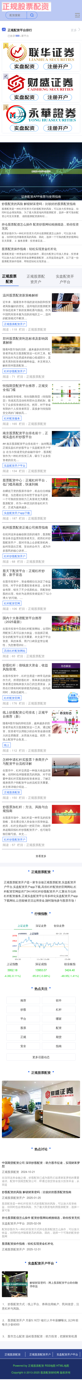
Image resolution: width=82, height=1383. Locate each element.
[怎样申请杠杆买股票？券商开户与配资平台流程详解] (66, 766)
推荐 (23, 1000)
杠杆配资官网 (12, 603)
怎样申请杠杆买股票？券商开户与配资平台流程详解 (25, 761)
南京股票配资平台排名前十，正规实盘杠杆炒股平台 (25, 434)
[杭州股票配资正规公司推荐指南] (66, 533)
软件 (59, 1000)
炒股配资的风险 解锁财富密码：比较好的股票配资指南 (39, 204)
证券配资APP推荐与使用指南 (41, 196)
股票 (23, 1028)
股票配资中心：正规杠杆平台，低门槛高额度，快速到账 (25, 482)
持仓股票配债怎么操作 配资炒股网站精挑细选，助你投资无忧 (40, 226)
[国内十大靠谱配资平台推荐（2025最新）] (66, 623)
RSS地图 (50, 1365)
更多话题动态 (41, 1057)
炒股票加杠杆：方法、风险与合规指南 (25, 808)
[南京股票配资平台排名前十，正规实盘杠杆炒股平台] (66, 438)
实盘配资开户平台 (14, 465)
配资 (59, 1028)
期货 (59, 1037)
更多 (74, 30)
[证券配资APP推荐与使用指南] (41, 171)
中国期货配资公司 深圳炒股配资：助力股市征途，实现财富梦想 (41, 1164)
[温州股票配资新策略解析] (66, 302)
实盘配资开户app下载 (17, 513)
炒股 (23, 1009)
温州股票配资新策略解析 (20, 295)
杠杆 (59, 1009)
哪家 (59, 1019)
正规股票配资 (12, 792)
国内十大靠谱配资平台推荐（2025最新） (22, 619)
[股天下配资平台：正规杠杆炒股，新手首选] (66, 578)
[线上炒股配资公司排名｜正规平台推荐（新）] (66, 722)
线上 (6, 745)
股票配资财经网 (49, 1372)
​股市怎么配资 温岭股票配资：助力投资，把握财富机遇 (42, 1336)
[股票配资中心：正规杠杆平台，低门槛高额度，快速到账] (66, 487)
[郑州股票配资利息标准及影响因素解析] (66, 344)
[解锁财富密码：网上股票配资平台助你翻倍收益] (15, 1284)
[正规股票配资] (26, 6)
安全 (23, 1046)
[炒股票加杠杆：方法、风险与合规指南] (66, 814)
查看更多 (41, 856)
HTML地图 (62, 1365)
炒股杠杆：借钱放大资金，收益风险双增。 (25, 667)
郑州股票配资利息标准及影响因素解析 (25, 340)
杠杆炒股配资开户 (14, 371)
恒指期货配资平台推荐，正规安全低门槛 (25, 387)
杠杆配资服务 (12, 418)
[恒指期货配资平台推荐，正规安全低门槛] (66, 393)
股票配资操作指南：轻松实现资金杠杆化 (29, 249)
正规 (23, 1037)
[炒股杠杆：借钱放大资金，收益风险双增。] (66, 675)
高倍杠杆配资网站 (14, 650)
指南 (59, 1046)
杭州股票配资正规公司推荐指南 (25, 527)
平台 (23, 1019)
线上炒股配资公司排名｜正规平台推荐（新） (25, 714)
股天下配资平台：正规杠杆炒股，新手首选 (24, 572)
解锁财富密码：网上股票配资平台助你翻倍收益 (54, 1284)
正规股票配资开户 (14, 324)
